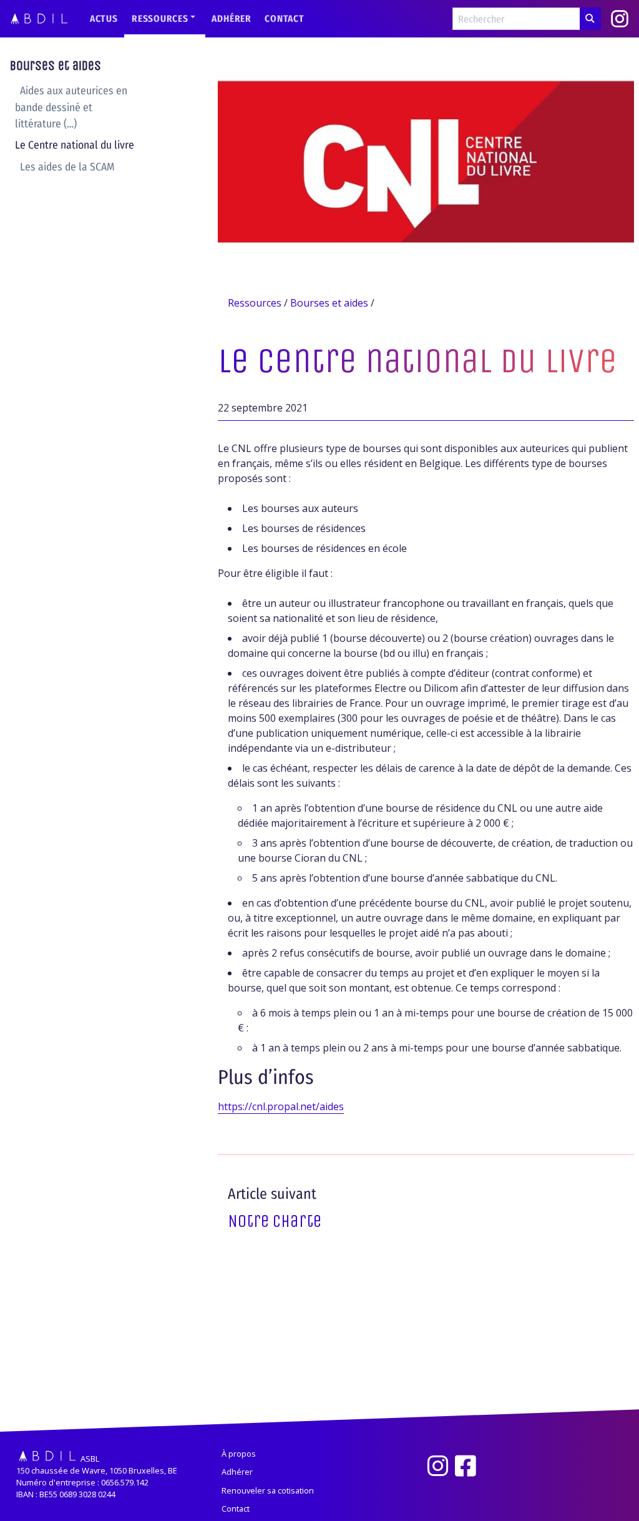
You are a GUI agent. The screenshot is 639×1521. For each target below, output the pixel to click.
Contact (284, 18)
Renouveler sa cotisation (268, 1490)
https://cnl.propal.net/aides (281, 1106)
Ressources (160, 18)
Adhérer (231, 18)
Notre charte (274, 1221)
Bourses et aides (55, 66)
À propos (239, 1453)
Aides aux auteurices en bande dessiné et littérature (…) (71, 107)
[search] (590, 18)
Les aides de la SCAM (67, 167)
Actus (104, 18)
